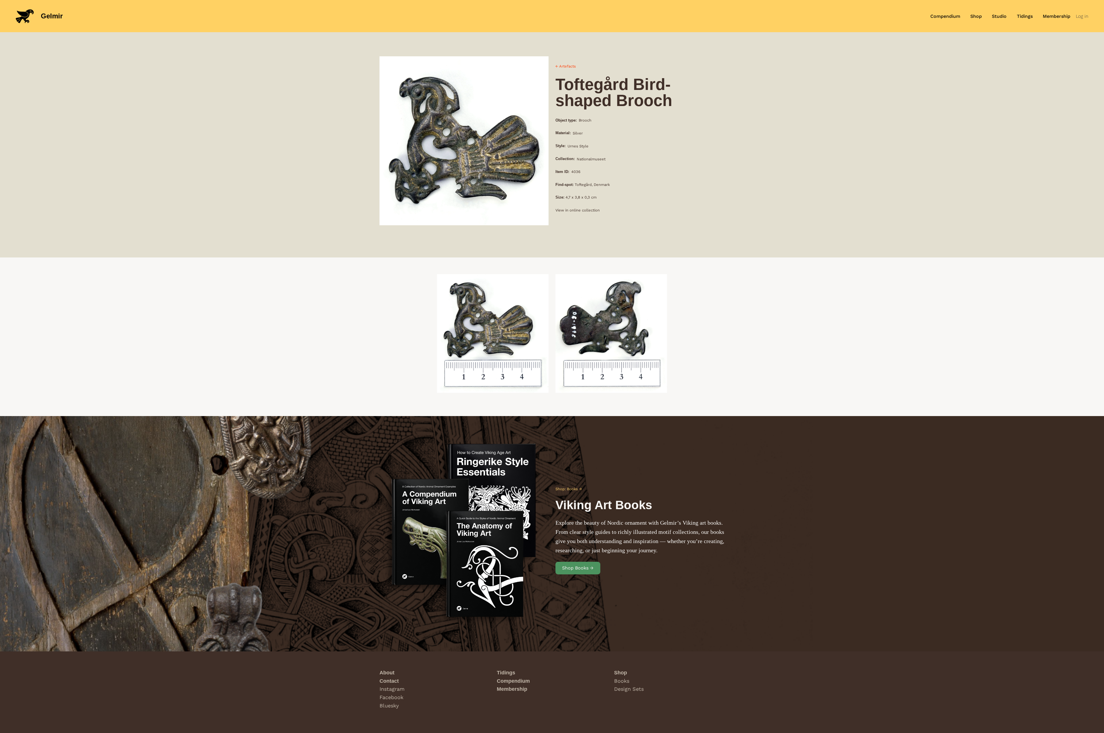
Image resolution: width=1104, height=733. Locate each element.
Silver (578, 133)
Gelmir (52, 16)
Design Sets (629, 689)
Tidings (506, 673)
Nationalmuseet (591, 159)
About (386, 673)
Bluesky (389, 706)
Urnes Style (578, 146)
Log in (1082, 16)
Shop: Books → (568, 489)
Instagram (392, 689)
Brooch (585, 120)
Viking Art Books (603, 505)
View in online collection (577, 210)
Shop (620, 673)
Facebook (391, 697)
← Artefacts (565, 66)
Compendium (513, 681)
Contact (389, 681)
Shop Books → (577, 568)
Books (621, 681)
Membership (512, 689)
